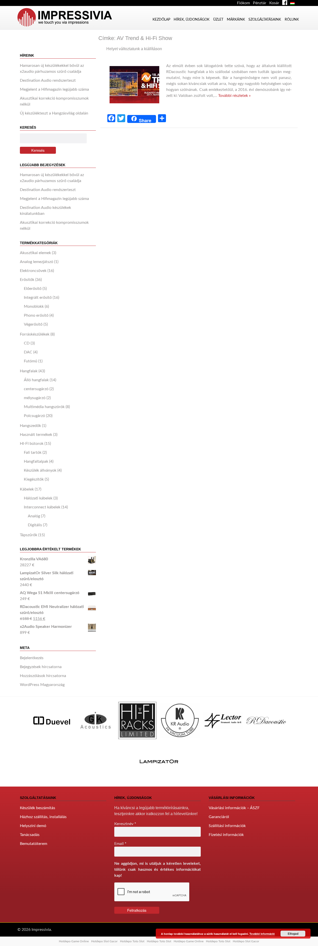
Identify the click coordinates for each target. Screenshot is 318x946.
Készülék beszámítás (37, 808)
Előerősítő (32, 289)
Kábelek (27, 489)
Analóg (34, 516)
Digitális (35, 525)
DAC (28, 352)
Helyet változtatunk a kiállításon (134, 49)
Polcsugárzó (34, 416)
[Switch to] (293, 3)
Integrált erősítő (38, 298)
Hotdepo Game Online (74, 941)
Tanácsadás (30, 835)
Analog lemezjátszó (36, 262)
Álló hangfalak (36, 380)
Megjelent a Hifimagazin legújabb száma (54, 89)
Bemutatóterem (33, 844)
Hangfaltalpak (36, 461)
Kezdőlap (161, 19)
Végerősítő (33, 324)
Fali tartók (32, 452)
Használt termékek (36, 435)
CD (27, 343)
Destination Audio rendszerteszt (48, 80)
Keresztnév (125, 824)
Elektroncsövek (33, 271)
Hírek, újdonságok (191, 19)
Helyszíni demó (33, 826)
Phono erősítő (36, 315)
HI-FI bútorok (31, 444)
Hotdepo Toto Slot (132, 941)
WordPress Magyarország (42, 685)
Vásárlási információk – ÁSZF (234, 808)
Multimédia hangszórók (44, 407)
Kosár (274, 3)
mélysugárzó (34, 398)
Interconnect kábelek (42, 507)
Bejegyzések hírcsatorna (41, 667)
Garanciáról (219, 817)
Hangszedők (30, 426)
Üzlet (218, 19)
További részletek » (234, 96)
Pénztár (259, 3)
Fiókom (243, 3)
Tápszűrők (28, 535)
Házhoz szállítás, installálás (43, 817)
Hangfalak (29, 371)
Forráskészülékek (34, 334)
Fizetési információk (226, 835)
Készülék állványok (40, 470)
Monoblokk (34, 306)
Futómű (30, 361)
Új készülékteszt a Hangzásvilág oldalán (54, 113)
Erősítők (27, 280)
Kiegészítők (34, 479)
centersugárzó (36, 389)
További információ (262, 934)
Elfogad (293, 933)
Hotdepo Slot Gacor (104, 941)
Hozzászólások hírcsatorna (43, 676)
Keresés (37, 150)
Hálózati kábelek (38, 498)
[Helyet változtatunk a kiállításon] (136, 108)
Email (120, 844)
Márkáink (236, 19)
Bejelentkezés (31, 658)
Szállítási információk (227, 826)
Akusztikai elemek (35, 253)
